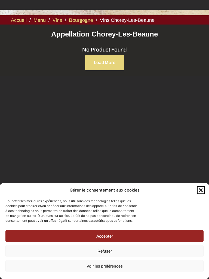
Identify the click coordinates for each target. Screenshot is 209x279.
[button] (201, 190)
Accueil (19, 20)
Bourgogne (81, 20)
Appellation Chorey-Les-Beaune (104, 34)
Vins (57, 20)
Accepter (104, 236)
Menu (39, 20)
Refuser (104, 251)
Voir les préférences (105, 266)
